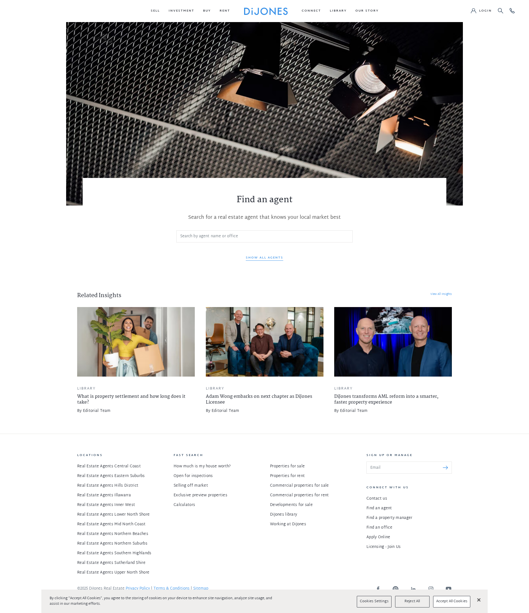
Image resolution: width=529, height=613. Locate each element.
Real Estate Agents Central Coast (109, 466)
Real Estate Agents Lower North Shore (113, 514)
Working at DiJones (288, 524)
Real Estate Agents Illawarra (104, 495)
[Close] (479, 600)
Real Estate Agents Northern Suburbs (112, 543)
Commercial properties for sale (299, 485)
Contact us (376, 498)
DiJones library (283, 514)
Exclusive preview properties (200, 495)
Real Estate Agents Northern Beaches (112, 534)
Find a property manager (389, 518)
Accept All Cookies (451, 601)
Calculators (184, 505)
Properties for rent (287, 476)
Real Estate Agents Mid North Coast (111, 524)
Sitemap (200, 588)
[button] (155, 11)
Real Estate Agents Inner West (106, 505)
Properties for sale (287, 466)
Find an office (379, 527)
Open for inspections (193, 476)
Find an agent (379, 508)
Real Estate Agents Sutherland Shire (111, 562)
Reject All (412, 601)
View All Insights (441, 294)
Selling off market (191, 485)
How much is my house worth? (202, 466)
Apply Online (378, 537)
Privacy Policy (138, 588)
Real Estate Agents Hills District (107, 485)
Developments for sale (291, 505)
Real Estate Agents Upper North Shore (113, 572)
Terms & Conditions (171, 588)
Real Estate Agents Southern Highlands (114, 553)
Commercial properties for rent (299, 495)
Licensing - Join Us (383, 546)
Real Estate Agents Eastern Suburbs (111, 476)
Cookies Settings (374, 601)
